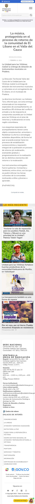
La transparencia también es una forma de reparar (16, 298)
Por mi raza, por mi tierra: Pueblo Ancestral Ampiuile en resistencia (17, 326)
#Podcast (6, 321)
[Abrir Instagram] (26, 491)
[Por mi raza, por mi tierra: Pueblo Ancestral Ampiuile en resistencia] (17, 312)
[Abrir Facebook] (17, 491)
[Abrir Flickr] (22, 491)
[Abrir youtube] (8, 491)
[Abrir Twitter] (13, 491)
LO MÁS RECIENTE (15, 205)
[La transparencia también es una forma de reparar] (17, 284)
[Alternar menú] (30, 8)
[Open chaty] (31, 500)
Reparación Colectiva (17, 260)
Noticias (4, 20)
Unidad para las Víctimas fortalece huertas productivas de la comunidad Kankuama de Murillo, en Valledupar (17, 268)
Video (24, 224)
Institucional (9, 224)
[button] (7, 1)
